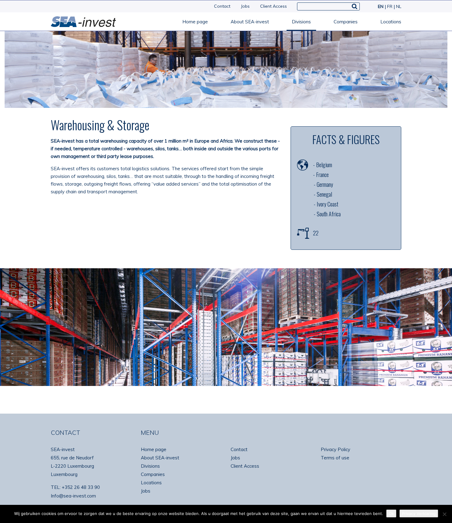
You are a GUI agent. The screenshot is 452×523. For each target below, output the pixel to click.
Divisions (301, 22)
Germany (325, 184)
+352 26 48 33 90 (81, 487)
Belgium (324, 164)
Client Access (273, 6)
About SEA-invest (250, 22)
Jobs (245, 6)
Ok (391, 513)
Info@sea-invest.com (73, 496)
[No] (444, 514)
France (322, 174)
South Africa (329, 213)
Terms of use (335, 458)
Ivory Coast (327, 203)
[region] (226, 327)
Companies (346, 22)
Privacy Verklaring (419, 513)
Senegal (324, 194)
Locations (390, 22)
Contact (222, 6)
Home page (195, 22)
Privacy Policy (335, 449)
